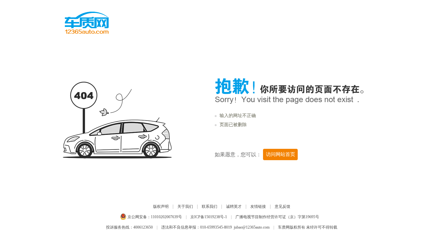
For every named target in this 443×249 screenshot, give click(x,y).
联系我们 (209, 206)
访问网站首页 (280, 154)
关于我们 (185, 206)
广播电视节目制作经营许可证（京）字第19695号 (277, 217)
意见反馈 (282, 206)
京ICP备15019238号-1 (208, 217)
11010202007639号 (166, 217)
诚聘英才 (234, 206)
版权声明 (161, 206)
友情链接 (258, 206)
